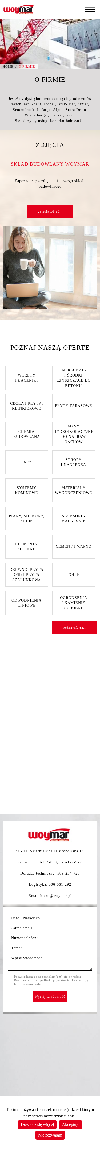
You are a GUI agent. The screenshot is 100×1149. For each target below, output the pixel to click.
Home (8, 66)
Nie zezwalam (50, 1135)
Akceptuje (70, 1124)
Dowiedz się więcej (37, 1124)
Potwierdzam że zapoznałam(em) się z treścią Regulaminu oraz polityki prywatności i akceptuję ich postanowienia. (51, 980)
